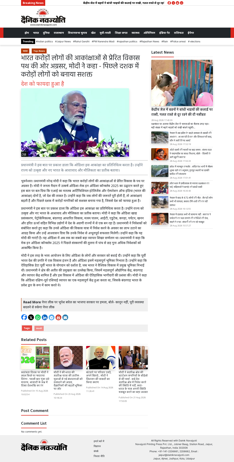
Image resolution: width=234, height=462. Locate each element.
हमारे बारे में (99, 441)
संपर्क (96, 451)
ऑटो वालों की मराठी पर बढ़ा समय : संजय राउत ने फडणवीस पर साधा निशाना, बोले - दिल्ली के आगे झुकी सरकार (191, 153)
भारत (36, 33)
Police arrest (179, 41)
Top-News (39, 50)
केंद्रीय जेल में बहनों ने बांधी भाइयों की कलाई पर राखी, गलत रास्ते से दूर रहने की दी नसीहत (123, 3)
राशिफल (179, 33)
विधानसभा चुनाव (77, 33)
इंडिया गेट (164, 33)
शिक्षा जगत (121, 33)
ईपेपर (191, 33)
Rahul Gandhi (82, 41)
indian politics (45, 41)
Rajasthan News (150, 41)
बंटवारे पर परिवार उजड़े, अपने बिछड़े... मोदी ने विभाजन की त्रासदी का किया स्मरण (98, 377)
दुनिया (46, 33)
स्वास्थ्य (135, 33)
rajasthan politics (127, 41)
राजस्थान (59, 33)
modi (39, 328)
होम (27, 33)
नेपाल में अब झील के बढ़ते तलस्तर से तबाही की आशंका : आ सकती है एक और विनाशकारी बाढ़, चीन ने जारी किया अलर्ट (191, 137)
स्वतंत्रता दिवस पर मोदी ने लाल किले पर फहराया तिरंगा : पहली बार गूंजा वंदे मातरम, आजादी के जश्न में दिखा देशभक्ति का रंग (35, 379)
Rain (165, 41)
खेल (93, 33)
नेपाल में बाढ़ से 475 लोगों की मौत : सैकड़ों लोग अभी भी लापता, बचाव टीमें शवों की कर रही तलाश (191, 201)
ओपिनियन (149, 33)
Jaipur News (64, 41)
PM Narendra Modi (103, 41)
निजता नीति (99, 456)
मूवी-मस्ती (105, 33)
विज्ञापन (97, 446)
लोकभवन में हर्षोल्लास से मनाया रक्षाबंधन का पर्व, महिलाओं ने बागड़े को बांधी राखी (189, 185)
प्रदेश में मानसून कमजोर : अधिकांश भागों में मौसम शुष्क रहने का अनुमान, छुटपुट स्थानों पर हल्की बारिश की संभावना (191, 170)
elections (195, 41)
